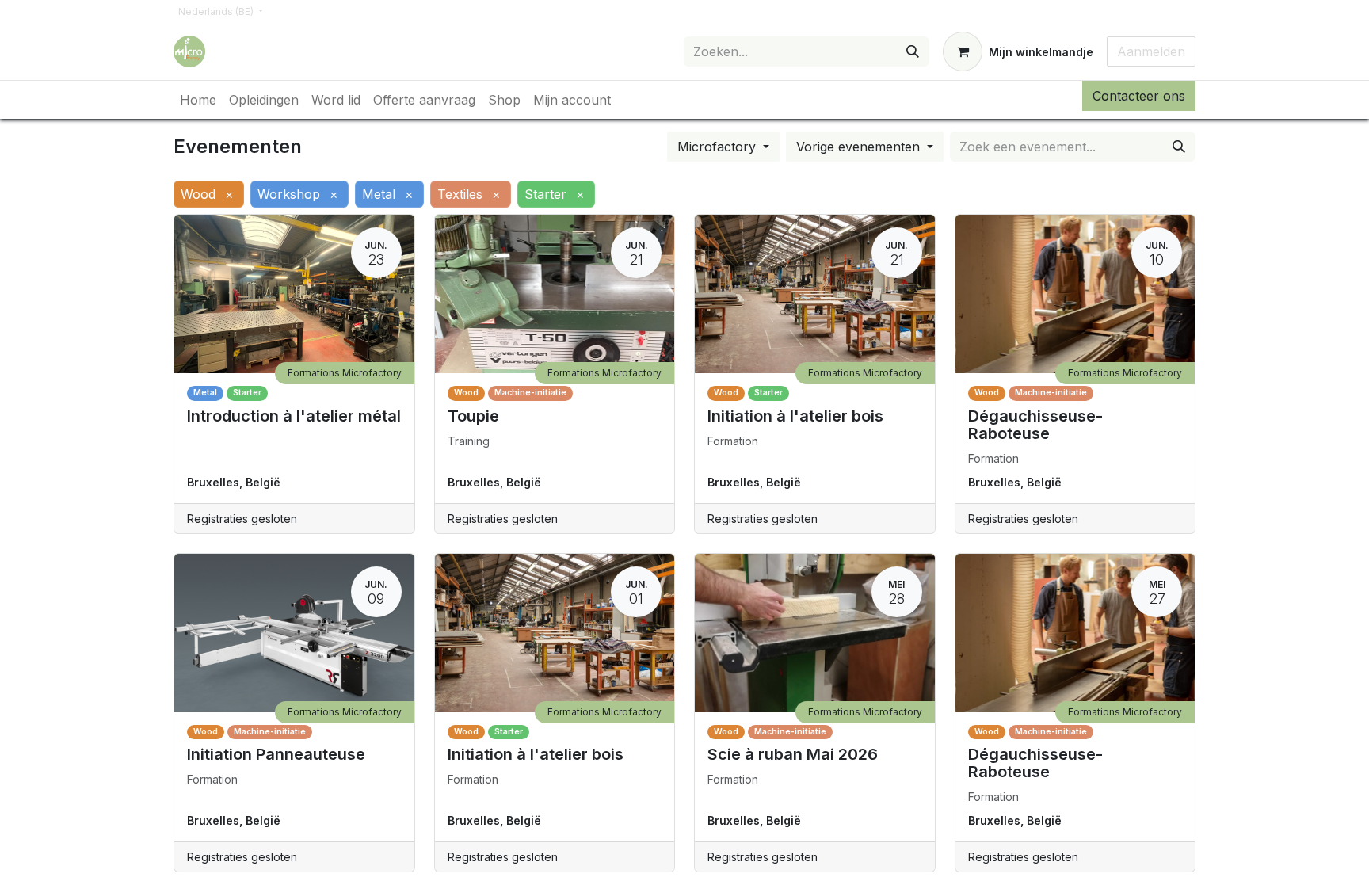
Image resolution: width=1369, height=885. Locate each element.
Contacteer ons (1139, 96)
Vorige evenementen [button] (860, 146)
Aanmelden (1151, 51)
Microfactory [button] (718, 146)
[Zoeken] (912, 51)
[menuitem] (198, 100)
